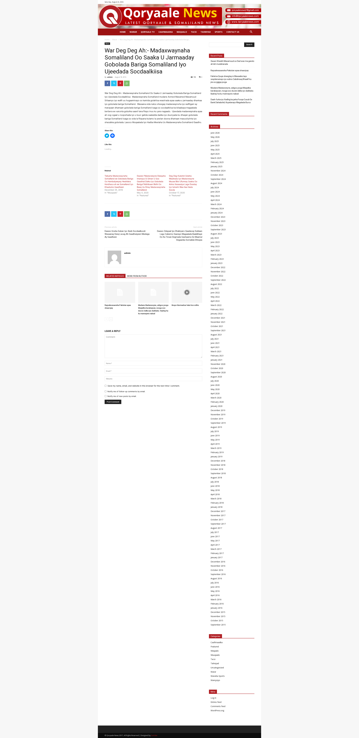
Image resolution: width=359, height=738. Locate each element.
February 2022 (217, 309)
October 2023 (217, 225)
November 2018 (218, 465)
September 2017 (218, 523)
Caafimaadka (165, 32)
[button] (251, 32)
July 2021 (215, 338)
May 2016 (215, 591)
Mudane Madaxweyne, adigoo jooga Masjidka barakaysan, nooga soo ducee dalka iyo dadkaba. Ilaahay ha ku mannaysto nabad (232, 91)
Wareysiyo (215, 680)
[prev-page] (106, 319)
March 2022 (216, 305)
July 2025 (215, 141)
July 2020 (215, 381)
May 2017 (215, 540)
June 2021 (215, 343)
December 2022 (218, 267)
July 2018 (215, 481)
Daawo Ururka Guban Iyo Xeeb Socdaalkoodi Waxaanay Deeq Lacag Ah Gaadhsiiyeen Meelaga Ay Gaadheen (127, 234)
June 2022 (215, 292)
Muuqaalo (215, 655)
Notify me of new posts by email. (121, 396)
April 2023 (215, 250)
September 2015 (218, 624)
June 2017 (215, 536)
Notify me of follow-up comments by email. (126, 391)
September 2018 (218, 473)
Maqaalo (182, 32)
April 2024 (215, 200)
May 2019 (215, 439)
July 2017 (215, 532)
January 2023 (216, 263)
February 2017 (217, 553)
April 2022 (215, 301)
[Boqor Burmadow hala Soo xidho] (187, 292)
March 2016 (216, 599)
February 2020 (217, 402)
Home (123, 32)
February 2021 (217, 355)
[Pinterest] (120, 83)
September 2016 (218, 574)
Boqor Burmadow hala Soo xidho (185, 305)
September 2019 (218, 423)
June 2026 (215, 132)
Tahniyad (206, 32)
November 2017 (218, 515)
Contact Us (232, 32)
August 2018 (216, 477)
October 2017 (217, 519)
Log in (213, 698)
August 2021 (216, 334)
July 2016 (215, 582)
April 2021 (215, 347)
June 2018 (215, 486)
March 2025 (216, 158)
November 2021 (218, 322)
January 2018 (216, 507)
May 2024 (215, 196)
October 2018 (217, 469)
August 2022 (216, 284)
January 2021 (216, 359)
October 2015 (217, 620)
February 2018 (217, 502)
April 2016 (215, 595)
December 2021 (218, 317)
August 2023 (216, 233)
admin (110, 77)
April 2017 (215, 544)
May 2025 (215, 149)
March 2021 (216, 351)
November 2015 (218, 616)
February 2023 (217, 259)
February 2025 (217, 162)
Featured (215, 646)
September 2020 (218, 372)
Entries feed (216, 702)
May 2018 (215, 490)
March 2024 (216, 204)
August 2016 (216, 578)
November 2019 (218, 414)
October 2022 (217, 275)
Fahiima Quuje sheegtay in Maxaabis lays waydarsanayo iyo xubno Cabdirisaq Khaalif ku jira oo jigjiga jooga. (231, 79)
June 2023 (215, 242)
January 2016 (216, 608)
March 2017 (216, 549)
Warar (133, 32)
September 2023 (218, 229)
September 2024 (218, 179)
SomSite (154, 735)
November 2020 (218, 364)
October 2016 (217, 570)
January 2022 (216, 313)
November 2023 (218, 221)
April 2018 (215, 494)
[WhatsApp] (127, 83)
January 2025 (216, 166)
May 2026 (215, 137)
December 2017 (218, 511)
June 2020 (215, 385)
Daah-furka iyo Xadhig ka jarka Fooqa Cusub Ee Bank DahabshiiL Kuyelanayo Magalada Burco (231, 101)
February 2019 (217, 452)
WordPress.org (217, 710)
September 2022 (218, 280)
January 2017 (216, 557)
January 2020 (216, 406)
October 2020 (217, 368)
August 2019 (216, 427)
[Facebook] (107, 83)
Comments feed (218, 706)
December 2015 (218, 612)
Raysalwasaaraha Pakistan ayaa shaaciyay (230, 70)
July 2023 (215, 238)
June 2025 (215, 145)
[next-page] (111, 319)
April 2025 (215, 153)
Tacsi (194, 32)
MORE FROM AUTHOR (137, 276)
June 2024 (215, 191)
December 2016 (218, 561)
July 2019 (215, 431)
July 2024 (215, 187)
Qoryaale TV (148, 32)
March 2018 (216, 498)
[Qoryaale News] (179, 16)
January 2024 (216, 212)
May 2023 (215, 246)
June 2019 (215, 435)
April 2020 (215, 393)
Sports (218, 32)
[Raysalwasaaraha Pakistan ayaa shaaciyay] (120, 292)
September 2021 (218, 330)
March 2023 (216, 254)
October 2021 (217, 326)
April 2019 (215, 444)
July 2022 (215, 288)
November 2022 (218, 271)
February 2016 (217, 603)
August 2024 (216, 183)
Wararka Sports (218, 676)
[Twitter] (114, 83)
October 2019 (217, 418)
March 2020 (216, 397)
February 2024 (217, 208)
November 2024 (218, 170)
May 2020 (215, 389)
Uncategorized (217, 667)
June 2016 (215, 587)
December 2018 (218, 460)
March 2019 (216, 448)
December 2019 (218, 410)
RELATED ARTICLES (115, 276)
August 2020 (216, 376)
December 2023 (218, 217)
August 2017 (216, 528)
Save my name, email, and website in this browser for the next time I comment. (144, 386)
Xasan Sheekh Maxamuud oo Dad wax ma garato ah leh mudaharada (232, 62)
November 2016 (218, 566)
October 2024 (217, 174)
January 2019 (216, 456)
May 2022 (215, 296)
